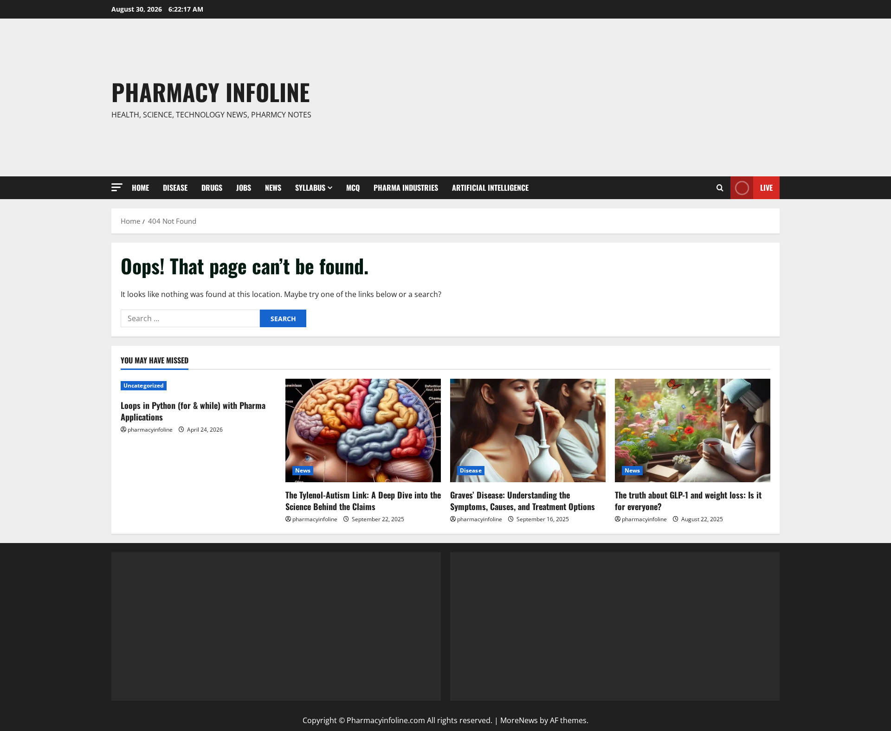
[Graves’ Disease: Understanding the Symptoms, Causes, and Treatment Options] (528, 430)
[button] (117, 187)
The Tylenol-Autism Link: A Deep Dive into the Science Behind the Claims (363, 500)
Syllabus (310, 187)
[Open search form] (720, 188)
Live (766, 187)
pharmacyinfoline (150, 429)
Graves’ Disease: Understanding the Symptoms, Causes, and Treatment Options (522, 500)
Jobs (243, 187)
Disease (175, 187)
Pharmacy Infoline (210, 91)
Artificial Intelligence (490, 187)
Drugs (211, 187)
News (273, 187)
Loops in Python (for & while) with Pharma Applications (193, 411)
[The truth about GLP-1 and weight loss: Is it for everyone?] (692, 430)
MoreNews (519, 720)
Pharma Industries (406, 187)
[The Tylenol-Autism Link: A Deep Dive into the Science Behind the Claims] (363, 430)
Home (140, 187)
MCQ (353, 187)
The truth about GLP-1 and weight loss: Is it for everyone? (688, 500)
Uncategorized (143, 385)
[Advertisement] (581, 97)
